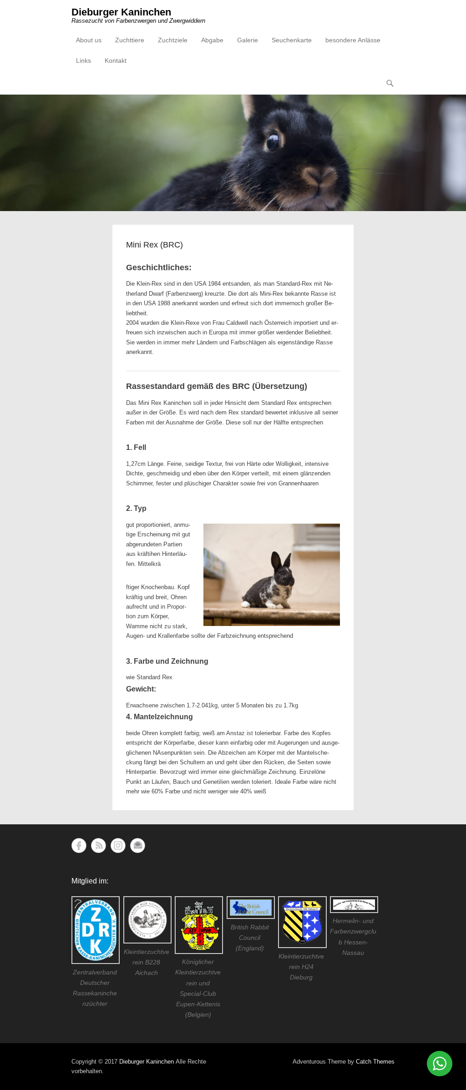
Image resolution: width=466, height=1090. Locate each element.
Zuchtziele (172, 40)
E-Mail (137, 845)
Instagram (118, 845)
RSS (98, 845)
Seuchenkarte (292, 40)
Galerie (247, 40)
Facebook (78, 845)
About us (88, 40)
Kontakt (116, 60)
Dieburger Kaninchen (121, 12)
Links (83, 60)
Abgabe (212, 40)
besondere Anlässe (352, 40)
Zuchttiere (129, 40)
